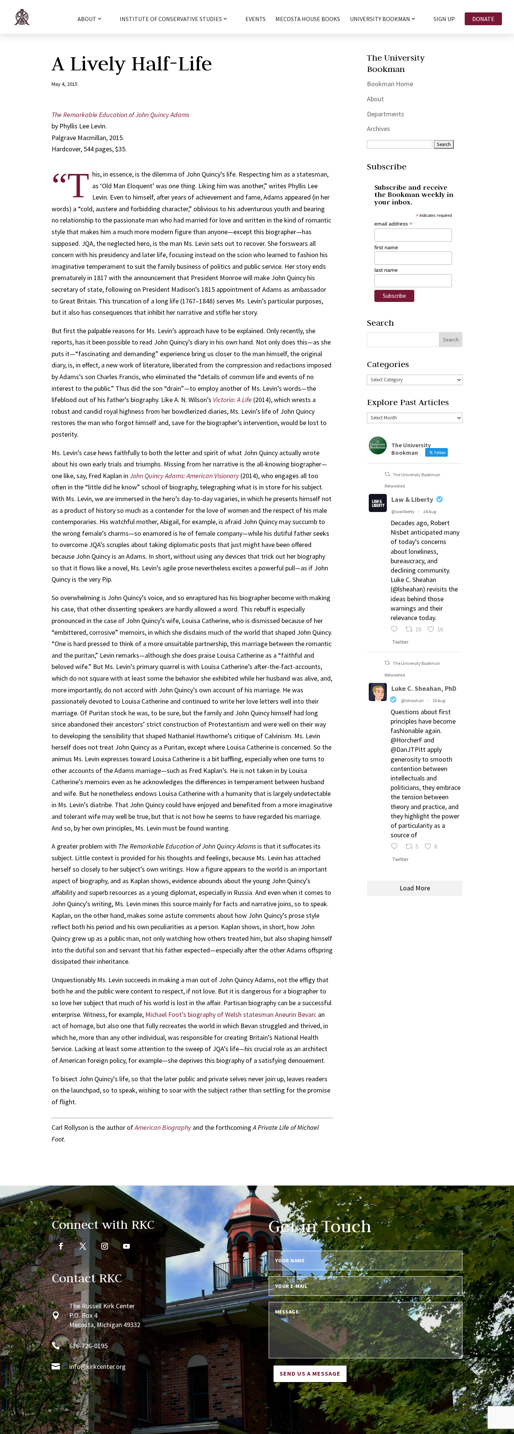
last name (386, 270)
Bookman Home (390, 83)
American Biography (163, 1127)
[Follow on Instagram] (104, 1246)
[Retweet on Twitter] (387, 474)
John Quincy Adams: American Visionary (184, 475)
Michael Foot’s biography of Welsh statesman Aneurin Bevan (230, 1014)
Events (255, 19)
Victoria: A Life (232, 399)
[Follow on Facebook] (61, 1246)
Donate (483, 19)
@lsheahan (412, 700)
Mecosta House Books (307, 19)
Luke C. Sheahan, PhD (423, 688)
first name (386, 247)
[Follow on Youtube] (126, 1246)
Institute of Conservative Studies (171, 19)
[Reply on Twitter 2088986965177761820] (396, 847)
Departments (385, 114)
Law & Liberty (412, 499)
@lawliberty (403, 511)
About (375, 98)
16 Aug (438, 700)
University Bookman (380, 19)
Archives (378, 128)
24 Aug (429, 511)
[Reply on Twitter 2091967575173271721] (396, 630)
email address (393, 223)
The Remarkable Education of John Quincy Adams (120, 114)
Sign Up (444, 19)
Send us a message (310, 1373)
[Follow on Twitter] (82, 1246)
